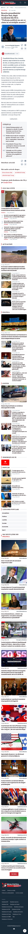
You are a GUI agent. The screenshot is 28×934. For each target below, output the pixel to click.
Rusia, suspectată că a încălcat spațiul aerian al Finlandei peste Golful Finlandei (19, 277)
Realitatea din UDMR (6, 916)
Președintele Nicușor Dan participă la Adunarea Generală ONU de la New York (15, 145)
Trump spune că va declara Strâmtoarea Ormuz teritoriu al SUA (13, 209)
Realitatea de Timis (17, 914)
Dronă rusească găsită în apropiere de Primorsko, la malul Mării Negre (14, 216)
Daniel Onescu (15, 45)
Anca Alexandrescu (22, 611)
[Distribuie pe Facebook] (25, 45)
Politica (11, 7)
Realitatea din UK (22, 668)
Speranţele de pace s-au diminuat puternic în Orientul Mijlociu (12, 755)
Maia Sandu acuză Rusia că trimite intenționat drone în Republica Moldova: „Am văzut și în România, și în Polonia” (19, 440)
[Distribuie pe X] (25, 48)
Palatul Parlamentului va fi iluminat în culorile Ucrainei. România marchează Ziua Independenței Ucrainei (14, 130)
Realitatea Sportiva (14, 902)
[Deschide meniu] (25, 3)
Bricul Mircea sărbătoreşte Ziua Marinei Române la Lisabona (13, 222)
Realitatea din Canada (6, 911)
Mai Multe (14, 874)
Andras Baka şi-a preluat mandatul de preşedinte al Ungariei (13, 700)
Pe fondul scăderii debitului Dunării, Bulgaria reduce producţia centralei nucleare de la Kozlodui (13, 268)
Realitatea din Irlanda (14, 904)
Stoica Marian (23, 558)
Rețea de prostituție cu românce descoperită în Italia (12, 407)
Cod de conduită (19, 893)
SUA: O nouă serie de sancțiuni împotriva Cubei (11, 562)
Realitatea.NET (5, 902)
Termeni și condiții (11, 890)
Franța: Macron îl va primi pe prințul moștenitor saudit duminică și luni (13, 588)
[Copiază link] (22, 45)
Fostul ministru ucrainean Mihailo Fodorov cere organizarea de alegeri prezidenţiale (13, 782)
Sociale (6, 224)
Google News (7, 182)
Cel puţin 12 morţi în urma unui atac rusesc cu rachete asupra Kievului (19, 296)
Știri (7, 7)
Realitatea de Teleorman (7, 919)
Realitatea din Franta (6, 914)
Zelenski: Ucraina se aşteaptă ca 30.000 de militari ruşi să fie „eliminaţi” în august (13, 228)
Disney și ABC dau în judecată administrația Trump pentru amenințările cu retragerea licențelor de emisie (19, 429)
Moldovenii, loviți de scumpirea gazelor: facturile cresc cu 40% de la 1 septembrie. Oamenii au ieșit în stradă (15, 138)
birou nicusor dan (7, 172)
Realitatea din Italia (16, 909)
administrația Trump (8, 175)
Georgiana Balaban (21, 640)
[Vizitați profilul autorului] (2, 46)
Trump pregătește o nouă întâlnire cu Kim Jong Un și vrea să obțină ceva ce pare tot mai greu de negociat (13, 811)
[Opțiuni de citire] (24, 930)
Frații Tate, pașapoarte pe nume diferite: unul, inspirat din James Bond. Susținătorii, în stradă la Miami (19, 450)
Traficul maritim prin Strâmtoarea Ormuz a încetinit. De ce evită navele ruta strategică (13, 868)
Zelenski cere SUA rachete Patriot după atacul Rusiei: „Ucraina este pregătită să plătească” (14, 153)
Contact (3, 890)
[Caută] (20, 3)
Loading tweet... (14, 119)
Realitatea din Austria (18, 911)
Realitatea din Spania (18, 906)
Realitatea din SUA (6, 909)
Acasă (4, 7)
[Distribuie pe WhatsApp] (22, 48)
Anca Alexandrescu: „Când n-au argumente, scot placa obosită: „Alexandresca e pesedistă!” (12, 616)
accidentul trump (20, 172)
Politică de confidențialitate (8, 893)
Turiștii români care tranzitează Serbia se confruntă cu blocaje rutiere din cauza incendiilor (18, 286)
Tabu (14, 916)
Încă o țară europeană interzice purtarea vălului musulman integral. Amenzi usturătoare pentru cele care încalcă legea (19, 305)
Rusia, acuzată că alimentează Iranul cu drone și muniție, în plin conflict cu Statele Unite (13, 839)
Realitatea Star (5, 904)
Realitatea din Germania (7, 906)
